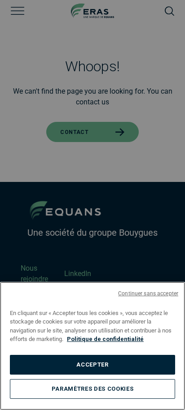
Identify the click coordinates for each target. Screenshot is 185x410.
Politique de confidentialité (105, 339)
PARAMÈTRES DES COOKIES (92, 388)
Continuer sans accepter (148, 293)
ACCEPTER (92, 364)
